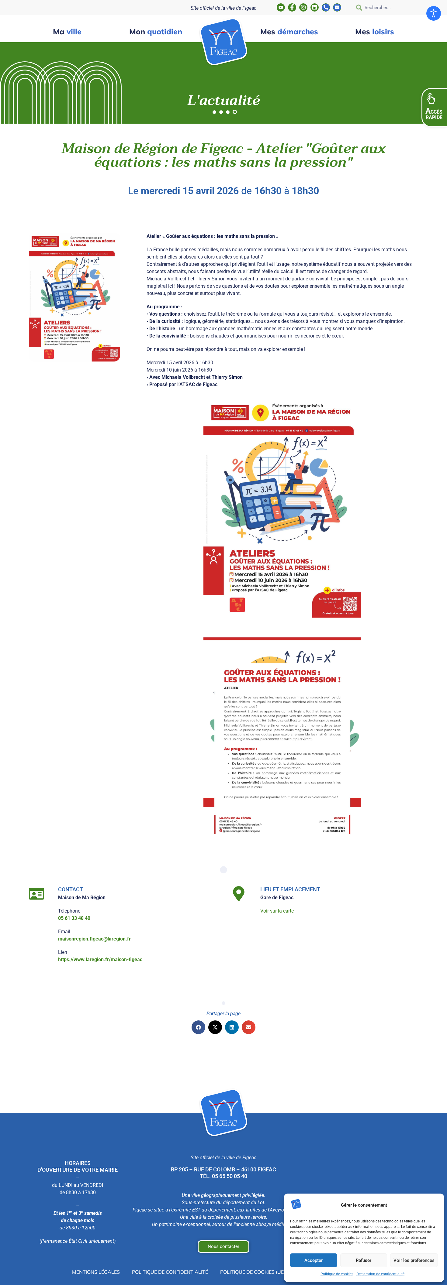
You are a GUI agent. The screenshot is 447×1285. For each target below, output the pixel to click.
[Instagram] (303, 7)
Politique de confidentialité (170, 1272)
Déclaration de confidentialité (380, 1274)
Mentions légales (96, 1272)
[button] (198, 1027)
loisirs (374, 31)
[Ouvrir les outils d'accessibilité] (433, 13)
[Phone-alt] (326, 7)
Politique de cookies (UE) (252, 1272)
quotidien (155, 31)
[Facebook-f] (292, 7)
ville (67, 31)
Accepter (313, 1260)
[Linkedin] (314, 7)
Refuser (363, 1260)
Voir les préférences (414, 1260)
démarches (289, 31)
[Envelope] (337, 7)
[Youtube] (281, 7)
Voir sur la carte (277, 911)
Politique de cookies (337, 1274)
